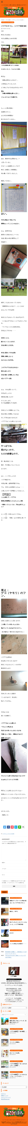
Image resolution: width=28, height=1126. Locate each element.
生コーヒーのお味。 (15, 1053)
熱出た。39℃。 (14, 911)
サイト (3, 874)
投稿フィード (4, 1095)
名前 (3, 862)
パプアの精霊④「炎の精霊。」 (18, 1031)
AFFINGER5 (14, 1124)
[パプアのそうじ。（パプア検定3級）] (15, 827)
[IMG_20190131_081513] (14, 155)
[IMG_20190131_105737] (14, 295)
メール (4, 868)
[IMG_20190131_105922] (14, 277)
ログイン (3, 1093)
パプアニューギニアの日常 (8, 833)
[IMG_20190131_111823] (14, 617)
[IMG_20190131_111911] (14, 772)
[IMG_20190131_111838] (14, 653)
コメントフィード (6, 1097)
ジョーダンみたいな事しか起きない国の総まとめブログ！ (14, 1119)
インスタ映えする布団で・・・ (18, 943)
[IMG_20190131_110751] (14, 442)
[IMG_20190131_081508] (14, 211)
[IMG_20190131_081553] (14, 63)
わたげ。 (12, 933)
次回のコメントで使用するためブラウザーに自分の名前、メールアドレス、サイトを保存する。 (13, 881)
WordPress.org (5, 1099)
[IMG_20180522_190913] (14, 690)
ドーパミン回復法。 (15, 1042)
